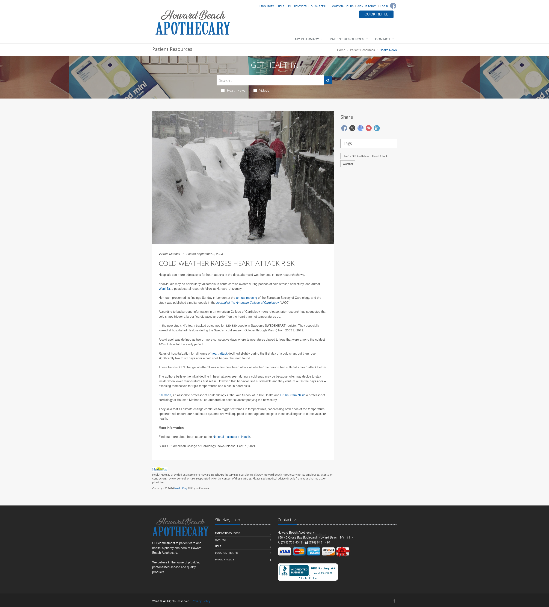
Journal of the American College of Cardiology (247, 302)
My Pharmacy (307, 39)
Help (281, 6)
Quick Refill (319, 6)
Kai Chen (165, 395)
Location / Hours (342, 6)
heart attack (219, 353)
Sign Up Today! (366, 6)
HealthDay (180, 488)
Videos (264, 90)
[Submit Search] (328, 80)
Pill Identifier (297, 6)
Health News (236, 90)
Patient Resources (347, 39)
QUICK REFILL (376, 14)
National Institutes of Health (231, 436)
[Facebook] (393, 6)
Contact (382, 39)
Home (341, 50)
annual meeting (246, 297)
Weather (348, 164)
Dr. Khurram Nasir (292, 395)
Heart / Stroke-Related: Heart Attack (365, 156)
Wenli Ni (164, 288)
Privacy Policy (224, 559)
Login (384, 6)
